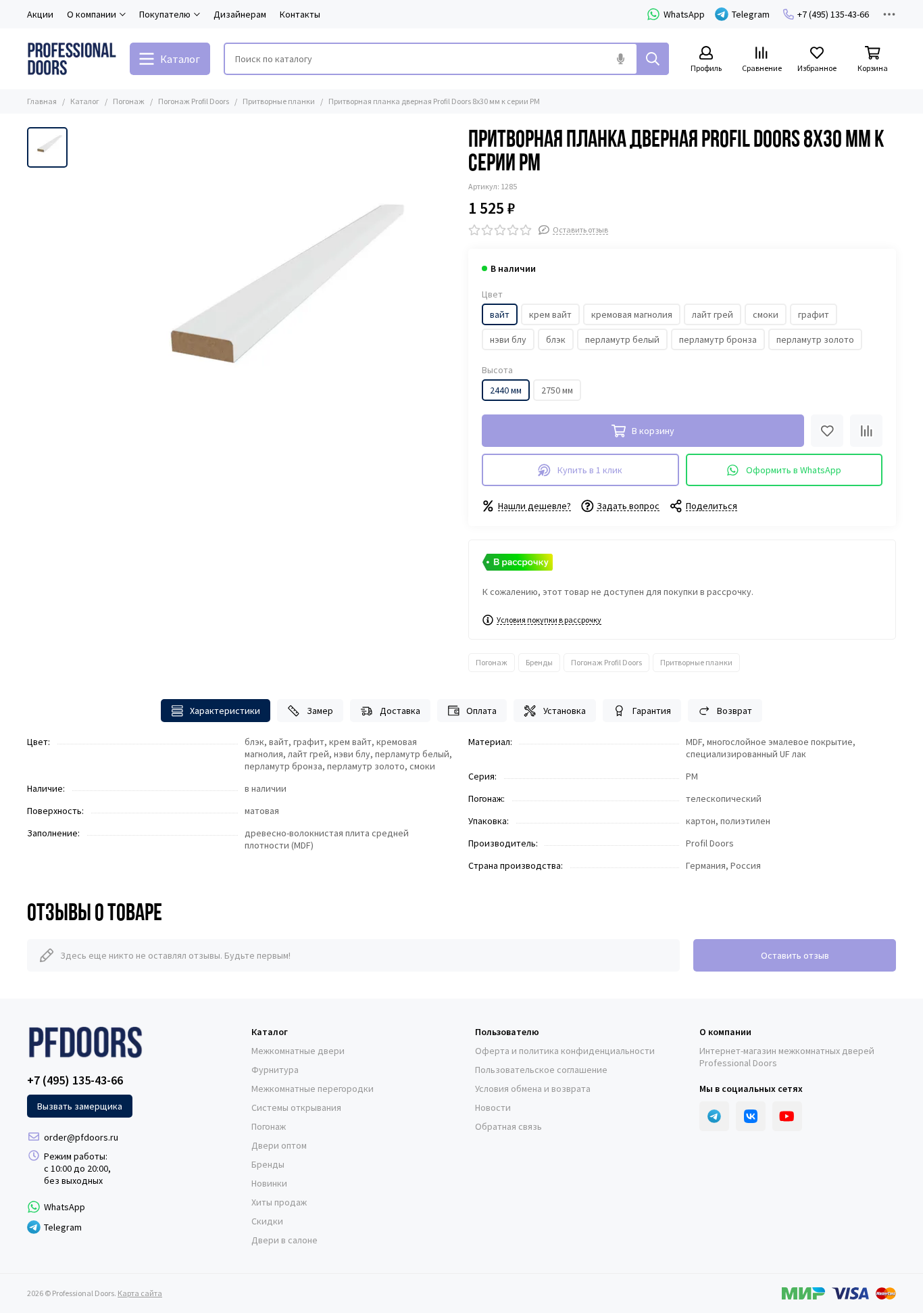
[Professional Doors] (71, 59)
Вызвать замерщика (79, 1106)
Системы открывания (296, 1107)
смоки (765, 314)
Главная (42, 101)
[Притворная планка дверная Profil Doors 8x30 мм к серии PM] (264, 317)
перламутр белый (622, 339)
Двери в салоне (284, 1240)
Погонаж (129, 101)
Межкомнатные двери (298, 1051)
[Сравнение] (866, 430)
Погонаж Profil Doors (193, 101)
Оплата (481, 711)
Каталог (84, 101)
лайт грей (712, 314)
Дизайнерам (240, 14)
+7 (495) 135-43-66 (833, 14)
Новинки (269, 1183)
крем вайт (550, 314)
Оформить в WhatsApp (793, 470)
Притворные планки (279, 101)
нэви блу (508, 339)
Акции (40, 14)
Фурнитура (275, 1070)
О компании (725, 1032)
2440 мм (506, 390)
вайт (499, 314)
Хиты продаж (279, 1202)
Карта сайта (140, 1293)
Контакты (300, 14)
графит (813, 314)
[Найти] (653, 59)
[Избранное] (827, 430)
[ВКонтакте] (751, 1116)
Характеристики (225, 711)
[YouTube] (787, 1116)
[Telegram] (714, 1116)
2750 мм (557, 390)
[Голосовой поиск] (620, 59)
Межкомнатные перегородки (312, 1088)
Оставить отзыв (795, 955)
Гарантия (651, 711)
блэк (556, 339)
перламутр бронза (718, 339)
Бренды (539, 662)
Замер (320, 711)
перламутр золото (815, 339)
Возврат (734, 711)
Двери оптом (279, 1145)
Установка (564, 711)
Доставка (400, 711)
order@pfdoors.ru (81, 1137)
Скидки (267, 1221)
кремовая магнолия (631, 314)
